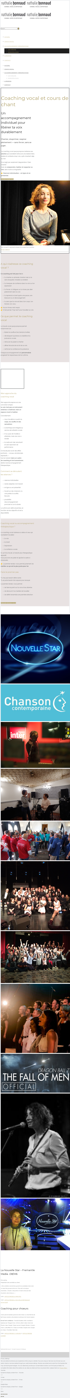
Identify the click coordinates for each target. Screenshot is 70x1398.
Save (2, 1391)
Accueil (7, 37)
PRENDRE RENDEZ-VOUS (8, 603)
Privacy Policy (63, 1368)
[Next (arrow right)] (3, 1396)
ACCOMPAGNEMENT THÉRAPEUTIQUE (16, 46)
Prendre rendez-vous (7, 179)
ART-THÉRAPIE (12, 49)
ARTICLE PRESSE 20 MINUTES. (12, 1296)
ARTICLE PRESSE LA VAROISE (12, 1333)
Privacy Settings (5, 249)
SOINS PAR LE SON (13, 52)
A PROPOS (7, 55)
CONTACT (7, 60)
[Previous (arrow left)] (1, 1396)
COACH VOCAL (9, 41)
